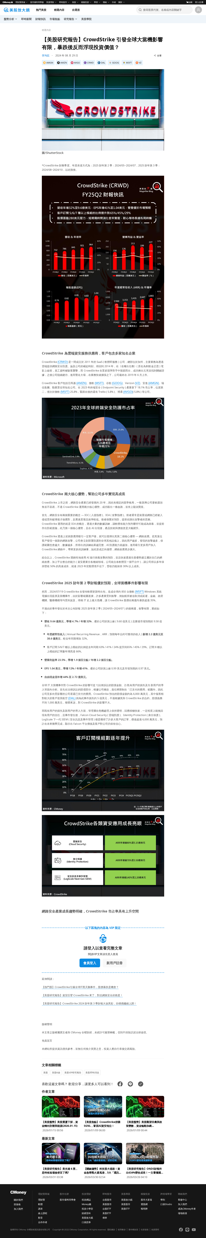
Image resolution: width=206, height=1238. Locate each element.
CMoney (7, 2)
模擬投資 (85, 2)
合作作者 (42, 1222)
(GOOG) (117, 383)
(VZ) (137, 383)
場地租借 (182, 1213)
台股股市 (107, 1199)
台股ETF (107, 1208)
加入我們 (18, 1208)
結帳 (190, 2)
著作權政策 (133, 1229)
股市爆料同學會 (37, 2)
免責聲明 (155, 1229)
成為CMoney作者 (187, 1208)
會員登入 (89, 963)
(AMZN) (81, 383)
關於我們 (18, 1199)
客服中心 (182, 1199)
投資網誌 (86, 1199)
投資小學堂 (87, 1208)
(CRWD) (63, 362)
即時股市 (63, 2)
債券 (105, 1217)
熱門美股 (41, 10)
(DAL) (71, 698)
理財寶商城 (20, 2)
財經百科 (86, 1213)
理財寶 (41, 1199)
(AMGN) (153, 383)
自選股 (76, 10)
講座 (40, 1208)
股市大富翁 (146, 1199)
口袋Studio (166, 1204)
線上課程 (42, 1213)
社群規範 (145, 1229)
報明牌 (144, 1208)
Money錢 (86, 1204)
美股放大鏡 (87, 1217)
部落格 (17, 1204)
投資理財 (50, 2)
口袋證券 (86, 1222)
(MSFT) (99, 383)
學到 (162, 1199)
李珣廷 (46, 55)
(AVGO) (128, 392)
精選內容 (59, 10)
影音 (40, 1217)
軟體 (40, 1204)
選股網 (144, 1204)
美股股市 (107, 1204)
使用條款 (122, 1229)
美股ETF (107, 1213)
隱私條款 (111, 1229)
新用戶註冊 (115, 963)
